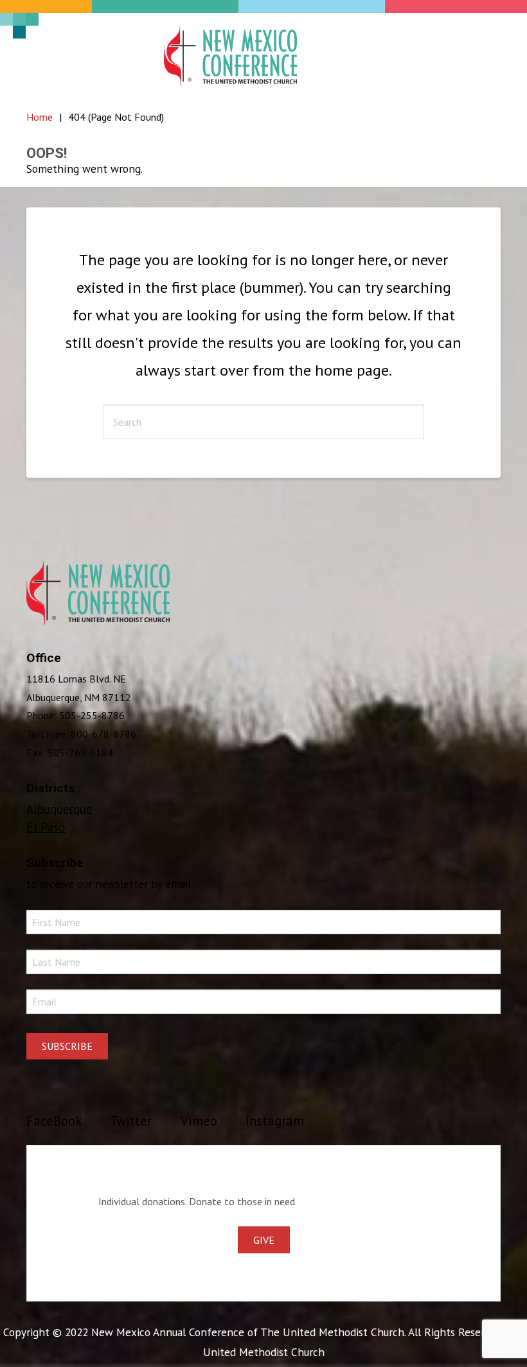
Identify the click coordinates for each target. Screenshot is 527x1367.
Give (263, 1239)
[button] (484, 55)
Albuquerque (59, 808)
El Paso (46, 827)
